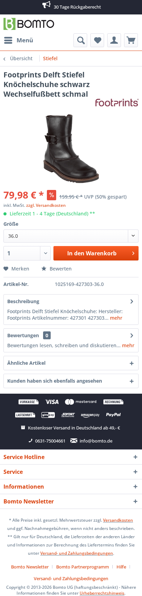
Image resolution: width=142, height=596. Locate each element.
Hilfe (121, 567)
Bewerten (60, 268)
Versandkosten (118, 520)
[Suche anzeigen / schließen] (80, 40)
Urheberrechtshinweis (102, 593)
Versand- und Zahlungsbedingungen (76, 553)
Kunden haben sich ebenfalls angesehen (54, 380)
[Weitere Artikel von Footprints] (117, 105)
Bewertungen (23, 335)
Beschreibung (23, 301)
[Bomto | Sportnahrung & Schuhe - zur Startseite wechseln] (28, 24)
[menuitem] (18, 40)
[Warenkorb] (131, 40)
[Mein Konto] (114, 40)
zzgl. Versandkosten (46, 205)
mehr (115, 318)
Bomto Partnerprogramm (82, 567)
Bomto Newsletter (30, 567)
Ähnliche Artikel (26, 363)
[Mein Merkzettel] (97, 40)
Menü (25, 40)
